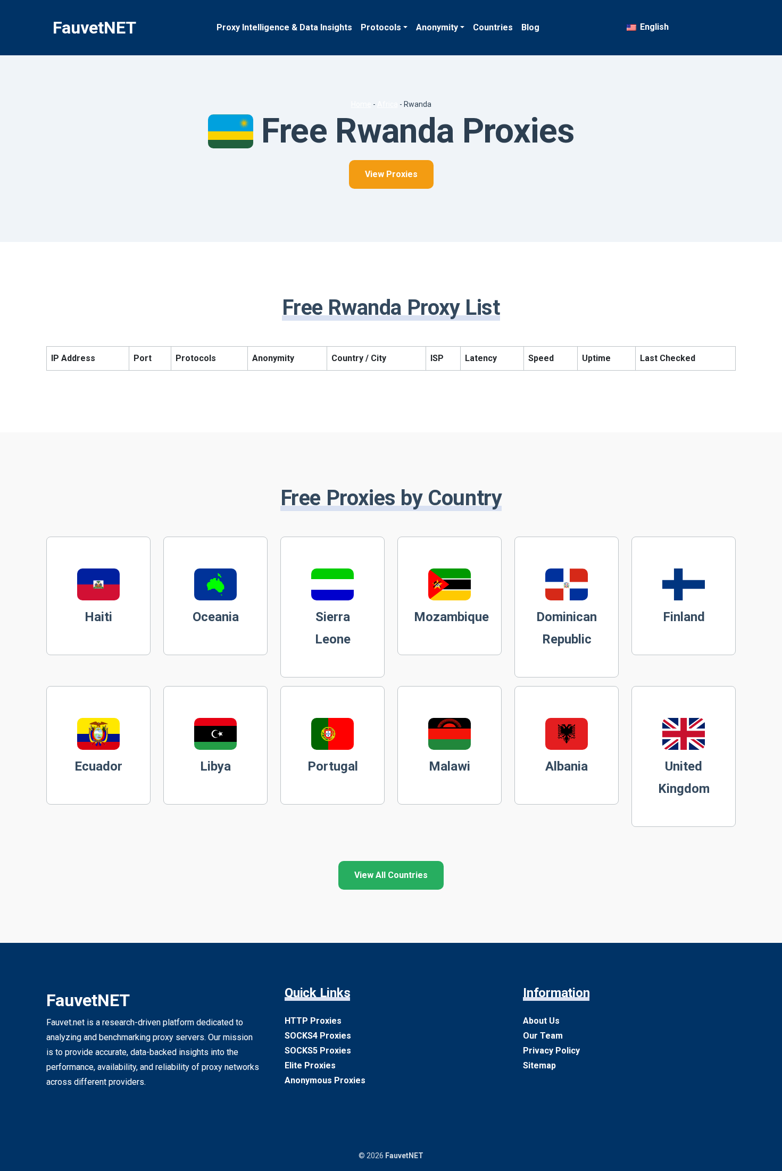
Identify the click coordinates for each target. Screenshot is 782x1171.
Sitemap (539, 1065)
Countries (493, 27)
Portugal (332, 766)
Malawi (449, 766)
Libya (215, 766)
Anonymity (437, 27)
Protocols (381, 27)
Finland (684, 616)
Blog (530, 27)
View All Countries (391, 875)
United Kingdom (684, 777)
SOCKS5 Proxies (318, 1050)
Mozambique (451, 616)
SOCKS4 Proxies (318, 1036)
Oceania (216, 616)
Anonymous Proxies (325, 1080)
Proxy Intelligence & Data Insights (284, 27)
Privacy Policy (551, 1050)
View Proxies (391, 174)
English (653, 27)
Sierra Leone (333, 628)
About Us (541, 1021)
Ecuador (98, 766)
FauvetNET (94, 28)
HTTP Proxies (313, 1021)
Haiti (98, 616)
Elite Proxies (310, 1065)
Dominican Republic (566, 628)
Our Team (543, 1036)
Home (361, 104)
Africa (387, 104)
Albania (566, 766)
